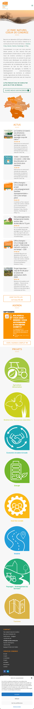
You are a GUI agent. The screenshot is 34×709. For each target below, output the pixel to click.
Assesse (28, 44)
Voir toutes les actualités (16, 298)
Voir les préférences (17, 703)
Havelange (20, 46)
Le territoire (6, 658)
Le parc (5, 656)
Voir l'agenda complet (16, 343)
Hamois (14, 46)
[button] (31, 678)
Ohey (26, 46)
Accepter (17, 694)
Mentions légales (17, 706)
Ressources (6, 664)
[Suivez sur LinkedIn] (8, 671)
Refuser (17, 698)
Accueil (5, 654)
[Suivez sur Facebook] (4, 671)
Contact (5, 666)
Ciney (5, 46)
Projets (5, 660)
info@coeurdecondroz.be (10, 640)
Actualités (5, 662)
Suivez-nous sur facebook (16, 90)
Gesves (9, 46)
